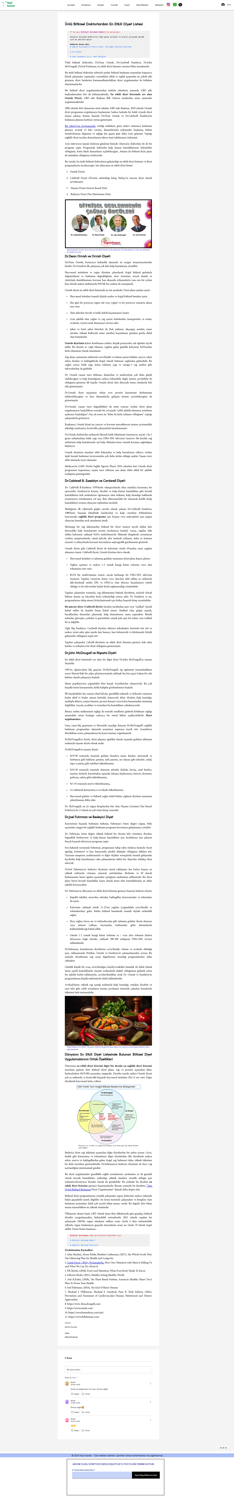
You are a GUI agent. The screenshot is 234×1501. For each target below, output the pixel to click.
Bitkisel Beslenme (71, 1337)
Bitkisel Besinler (71, 1327)
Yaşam (67, 1333)
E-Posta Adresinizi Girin (83, 1470)
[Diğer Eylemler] (150, 1383)
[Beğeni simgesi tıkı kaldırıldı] (72, 1394)
